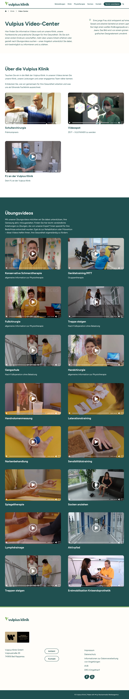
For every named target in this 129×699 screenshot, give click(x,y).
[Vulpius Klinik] (17, 4)
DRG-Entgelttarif (92, 670)
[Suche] (123, 4)
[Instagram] (92, 677)
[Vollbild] (59, 123)
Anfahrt (51, 651)
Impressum (89, 650)
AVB (86, 666)
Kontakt (98, 4)
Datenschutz (90, 654)
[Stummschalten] (56, 123)
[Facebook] (86, 677)
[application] (33, 108)
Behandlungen (60, 4)
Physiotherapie (79, 4)
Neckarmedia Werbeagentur (108, 695)
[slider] (27, 122)
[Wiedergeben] (7, 123)
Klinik (70, 4)
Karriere (90, 4)
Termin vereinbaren (112, 4)
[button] (33, 108)
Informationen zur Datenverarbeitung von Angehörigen (101, 660)
